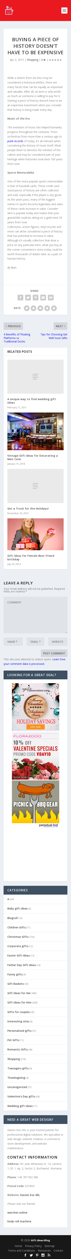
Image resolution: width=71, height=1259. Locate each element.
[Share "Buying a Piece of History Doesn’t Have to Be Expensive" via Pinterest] (35, 297)
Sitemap (49, 1246)
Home (18, 1246)
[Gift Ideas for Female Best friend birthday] (35, 534)
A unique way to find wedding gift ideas (31, 400)
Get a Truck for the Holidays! (28, 508)
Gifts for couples (18, 1012)
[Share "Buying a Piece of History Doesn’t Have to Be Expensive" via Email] (43, 297)
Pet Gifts (13, 1040)
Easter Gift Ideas (18, 955)
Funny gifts (15, 974)
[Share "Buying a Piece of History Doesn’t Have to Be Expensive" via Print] (51, 297)
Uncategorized (17, 1087)
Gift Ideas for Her (19, 993)
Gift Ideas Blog (40, 1240)
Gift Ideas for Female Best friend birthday (30, 557)
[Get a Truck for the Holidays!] (35, 486)
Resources (44, 1250)
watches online (17, 1212)
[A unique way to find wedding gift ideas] (35, 377)
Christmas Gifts (17, 937)
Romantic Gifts (17, 1049)
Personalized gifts (19, 1030)
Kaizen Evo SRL (30, 1195)
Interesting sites (18, 1021)
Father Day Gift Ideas (21, 965)
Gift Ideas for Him (19, 1002)
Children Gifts (16, 927)
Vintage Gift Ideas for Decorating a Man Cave (32, 457)
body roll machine (19, 1221)
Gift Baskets (15, 984)
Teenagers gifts (18, 1068)
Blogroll (12, 918)
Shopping (32, 59)
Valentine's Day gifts (21, 1096)
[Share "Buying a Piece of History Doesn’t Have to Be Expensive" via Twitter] (28, 297)
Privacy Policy (33, 1246)
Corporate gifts (17, 946)
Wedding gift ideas (20, 1106)
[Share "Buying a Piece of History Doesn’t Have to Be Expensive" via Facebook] (20, 297)
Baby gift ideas (17, 908)
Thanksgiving (16, 1077)
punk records (15, 141)
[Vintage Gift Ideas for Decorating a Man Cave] (35, 431)
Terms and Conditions (21, 1250)
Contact (58, 1250)
